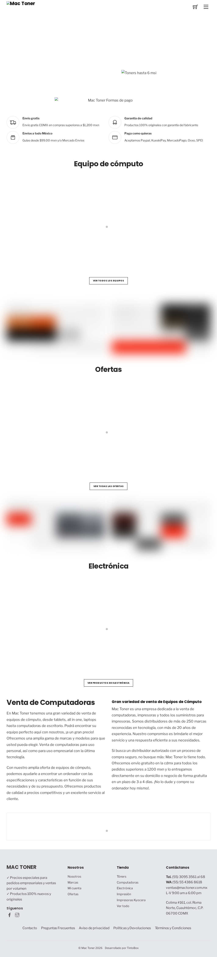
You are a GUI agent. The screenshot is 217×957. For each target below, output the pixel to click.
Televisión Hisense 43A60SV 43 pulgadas (138, 649)
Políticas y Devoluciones (132, 928)
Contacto (29, 928)
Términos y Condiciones (173, 928)
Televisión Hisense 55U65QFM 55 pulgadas (51, 649)
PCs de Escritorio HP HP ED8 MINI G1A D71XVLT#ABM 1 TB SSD (67, 247)
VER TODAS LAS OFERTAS (108, 486)
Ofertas (73, 894)
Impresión (124, 894)
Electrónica (125, 888)
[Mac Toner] (21, 3)
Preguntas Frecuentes (58, 928)
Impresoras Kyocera (131, 900)
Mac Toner (88, 948)
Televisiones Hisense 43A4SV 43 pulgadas (50, 452)
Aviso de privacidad (94, 928)
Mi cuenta (74, 888)
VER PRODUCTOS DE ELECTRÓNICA (108, 683)
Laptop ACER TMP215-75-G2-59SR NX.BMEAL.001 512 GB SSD (156, 452)
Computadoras (127, 882)
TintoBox (133, 948)
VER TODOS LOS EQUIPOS (108, 280)
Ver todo (123, 906)
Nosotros (74, 876)
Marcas (73, 882)
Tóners (121, 876)
